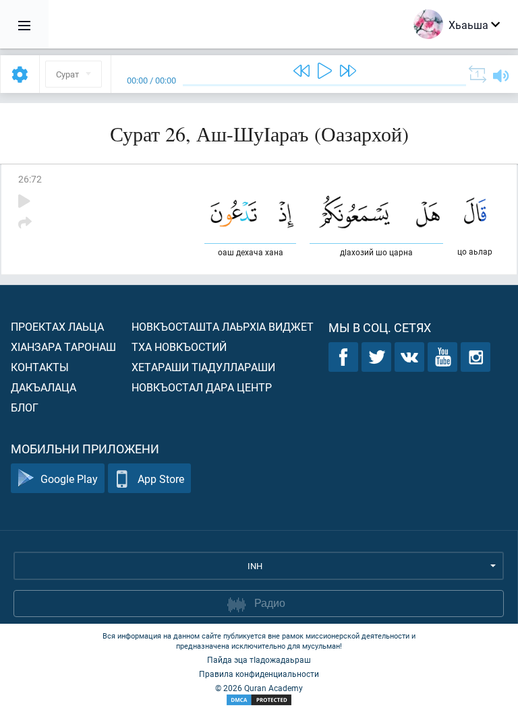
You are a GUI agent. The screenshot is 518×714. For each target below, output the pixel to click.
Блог (24, 407)
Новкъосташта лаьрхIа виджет (223, 326)
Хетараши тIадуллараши (203, 367)
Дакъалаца (43, 387)
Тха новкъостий (179, 346)
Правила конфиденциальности (259, 673)
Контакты (40, 367)
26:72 (30, 178)
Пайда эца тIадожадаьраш (259, 659)
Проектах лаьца (57, 326)
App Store (161, 479)
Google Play (69, 479)
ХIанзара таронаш (63, 346)
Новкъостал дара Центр (202, 387)
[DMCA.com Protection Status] (259, 700)
